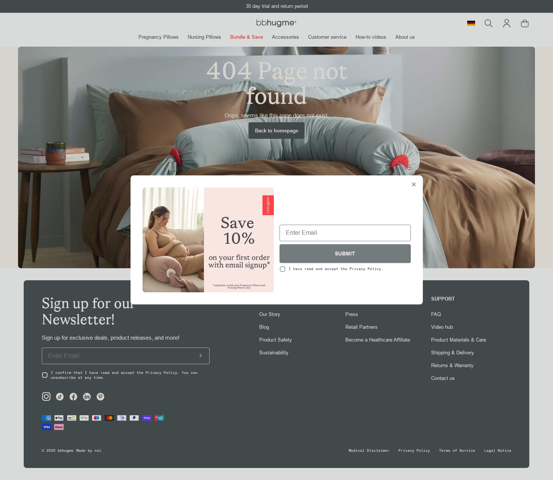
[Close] (414, 185)
